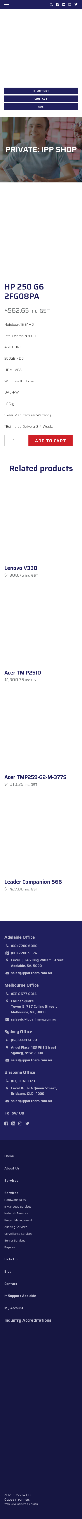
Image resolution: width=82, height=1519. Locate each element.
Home (9, 1156)
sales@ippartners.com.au (31, 973)
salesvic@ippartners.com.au (33, 1019)
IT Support (41, 91)
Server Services (14, 1240)
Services (11, 1180)
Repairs (9, 1247)
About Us (11, 1168)
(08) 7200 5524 (24, 953)
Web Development (15, 1504)
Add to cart (50, 440)
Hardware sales (15, 1200)
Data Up (10, 1259)
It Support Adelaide (20, 1295)
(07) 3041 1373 (23, 1081)
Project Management (18, 1220)
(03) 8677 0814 (24, 993)
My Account (13, 1308)
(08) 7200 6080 (24, 945)
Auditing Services (15, 1227)
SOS (41, 107)
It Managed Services (17, 1206)
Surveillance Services (18, 1233)
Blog (7, 1271)
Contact (41, 99)
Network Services (16, 1213)
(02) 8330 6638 (24, 1040)
